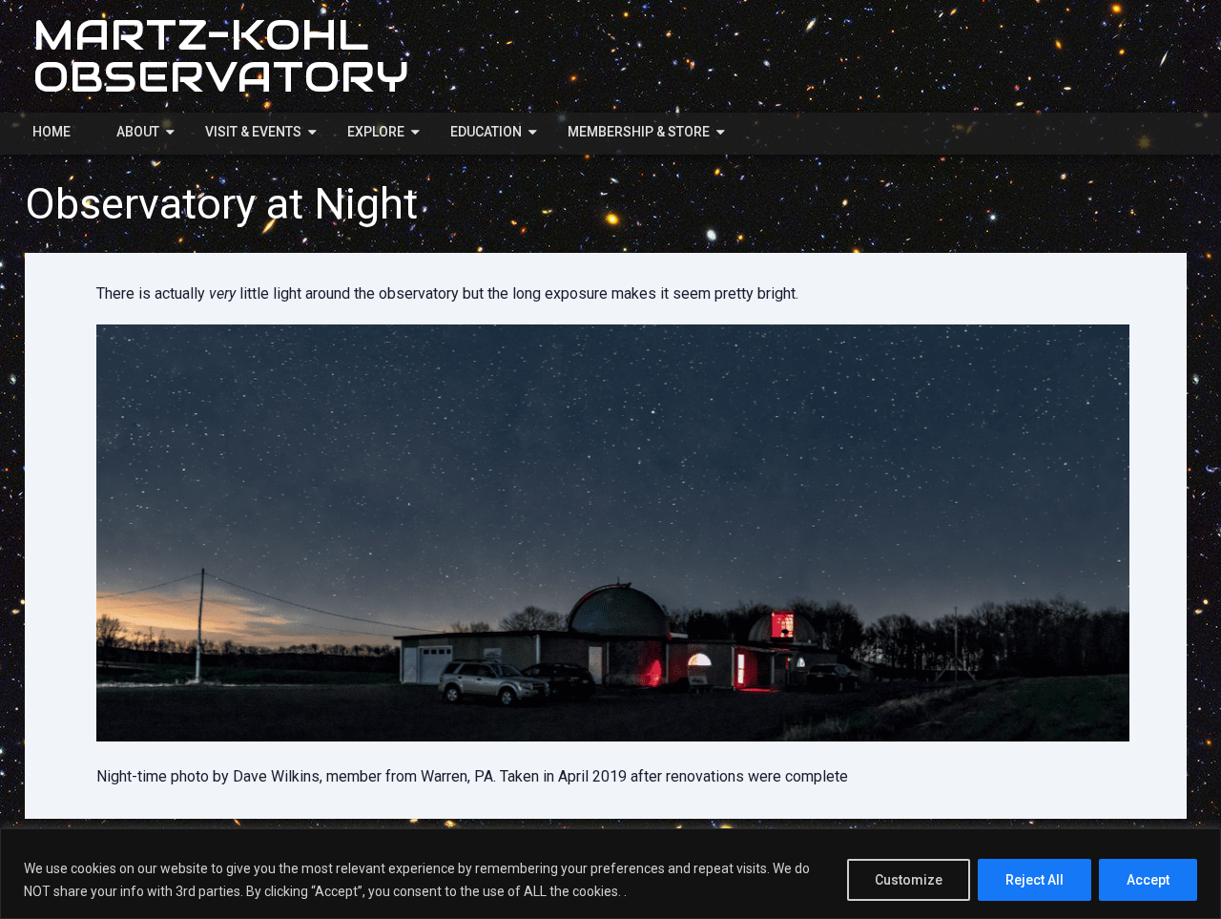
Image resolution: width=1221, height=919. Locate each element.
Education (486, 131)
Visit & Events (253, 131)
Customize (908, 880)
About (137, 131)
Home (51, 131)
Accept (1148, 880)
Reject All (1034, 880)
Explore (375, 131)
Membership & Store (639, 131)
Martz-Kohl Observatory (221, 56)
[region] (610, 873)
